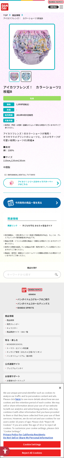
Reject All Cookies (32, 452)
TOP (5, 15)
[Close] (60, 387)
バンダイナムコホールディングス (34, 303)
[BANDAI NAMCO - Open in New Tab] (35, 290)
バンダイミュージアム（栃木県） (20, 356)
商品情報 (16, 15)
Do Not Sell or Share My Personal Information (28, 437)
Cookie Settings (32, 444)
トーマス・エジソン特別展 (17, 348)
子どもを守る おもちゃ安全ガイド (37, 225)
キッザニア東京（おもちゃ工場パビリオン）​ (25, 352)
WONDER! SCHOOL (15, 344)
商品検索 (10, 320)
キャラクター (12, 328)
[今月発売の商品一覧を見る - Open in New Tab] (32, 203)
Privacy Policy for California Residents (24, 434)
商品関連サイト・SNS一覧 (17, 332)
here (18, 399)
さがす (55, 274)
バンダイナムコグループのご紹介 (34, 299)
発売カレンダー (13, 324)
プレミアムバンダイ (15, 368)
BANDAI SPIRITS (26, 307)
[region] (32, 420)
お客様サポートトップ (16, 380)
